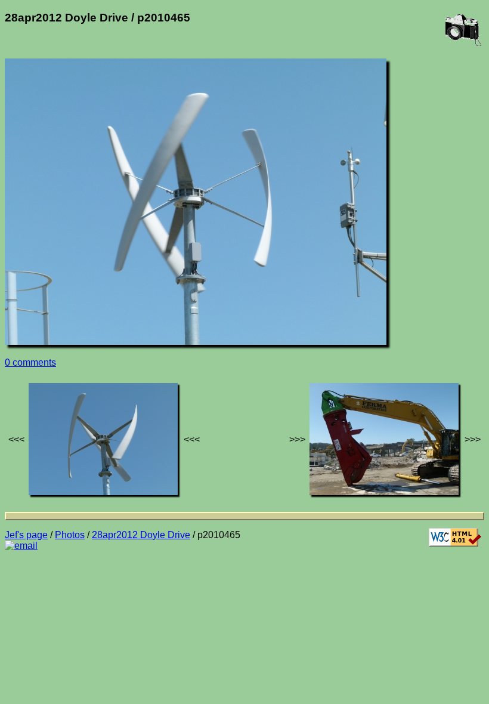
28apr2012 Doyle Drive (141, 535)
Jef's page (26, 535)
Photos (70, 535)
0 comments (30, 362)
